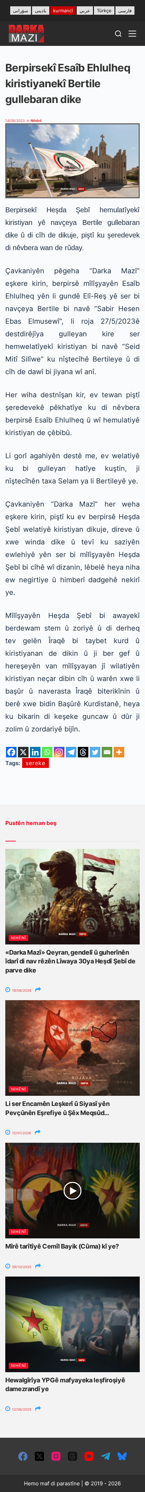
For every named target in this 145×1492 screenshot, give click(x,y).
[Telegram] (71, 752)
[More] (119, 752)
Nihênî (36, 120)
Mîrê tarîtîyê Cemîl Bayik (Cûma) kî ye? (62, 1246)
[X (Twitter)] (39, 1456)
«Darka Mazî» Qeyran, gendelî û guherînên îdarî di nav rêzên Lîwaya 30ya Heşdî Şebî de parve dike (70, 961)
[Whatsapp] (47, 752)
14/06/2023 (15, 120)
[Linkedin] (35, 752)
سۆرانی (20, 10)
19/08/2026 (21, 990)
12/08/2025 (21, 1409)
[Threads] (83, 752)
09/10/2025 (21, 1267)
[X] (23, 752)
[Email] (107, 752)
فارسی (125, 10)
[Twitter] (95, 752)
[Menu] (132, 33)
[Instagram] (59, 752)
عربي (85, 10)
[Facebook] (11, 752)
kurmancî (63, 10)
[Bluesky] (122, 1456)
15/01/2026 (21, 1133)
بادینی (40, 10)
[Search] (118, 33)
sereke (35, 762)
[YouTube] (89, 1456)
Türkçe (104, 10)
